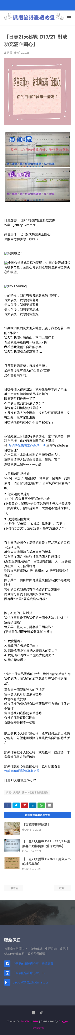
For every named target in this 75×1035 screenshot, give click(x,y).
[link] (27, 445)
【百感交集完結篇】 (36, 824)
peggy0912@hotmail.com (31, 982)
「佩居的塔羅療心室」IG (28, 973)
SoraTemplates (30, 1021)
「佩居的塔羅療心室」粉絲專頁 (32, 963)
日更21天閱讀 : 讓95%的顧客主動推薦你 (27, 792)
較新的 (14, 888)
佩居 (9, 52)
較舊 (61, 888)
